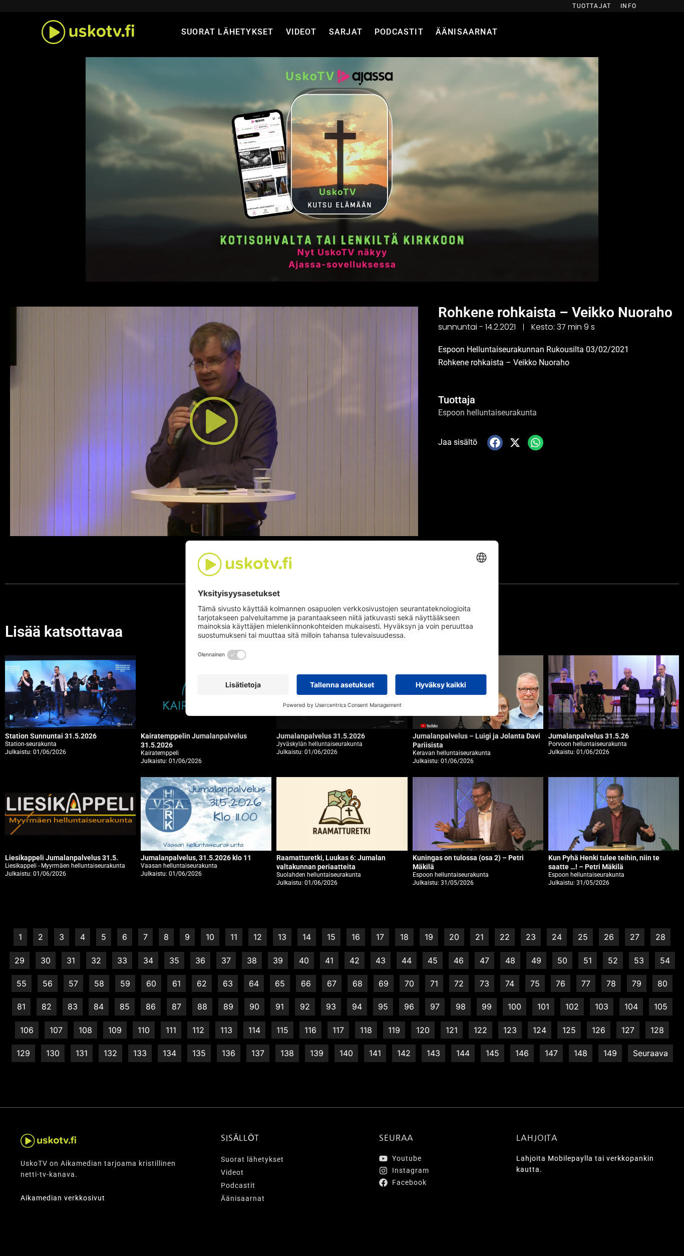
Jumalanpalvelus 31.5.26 (588, 736)
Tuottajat (591, 6)
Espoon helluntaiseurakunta (487, 412)
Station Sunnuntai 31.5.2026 (51, 736)
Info (628, 6)
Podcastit (399, 32)
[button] (214, 421)
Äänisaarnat (467, 32)
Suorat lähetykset (227, 32)
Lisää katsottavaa (64, 631)
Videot (301, 32)
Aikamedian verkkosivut (63, 1198)
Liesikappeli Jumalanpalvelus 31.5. (61, 858)
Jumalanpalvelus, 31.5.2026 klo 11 (196, 858)
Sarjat (346, 32)
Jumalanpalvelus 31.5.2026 (320, 736)
